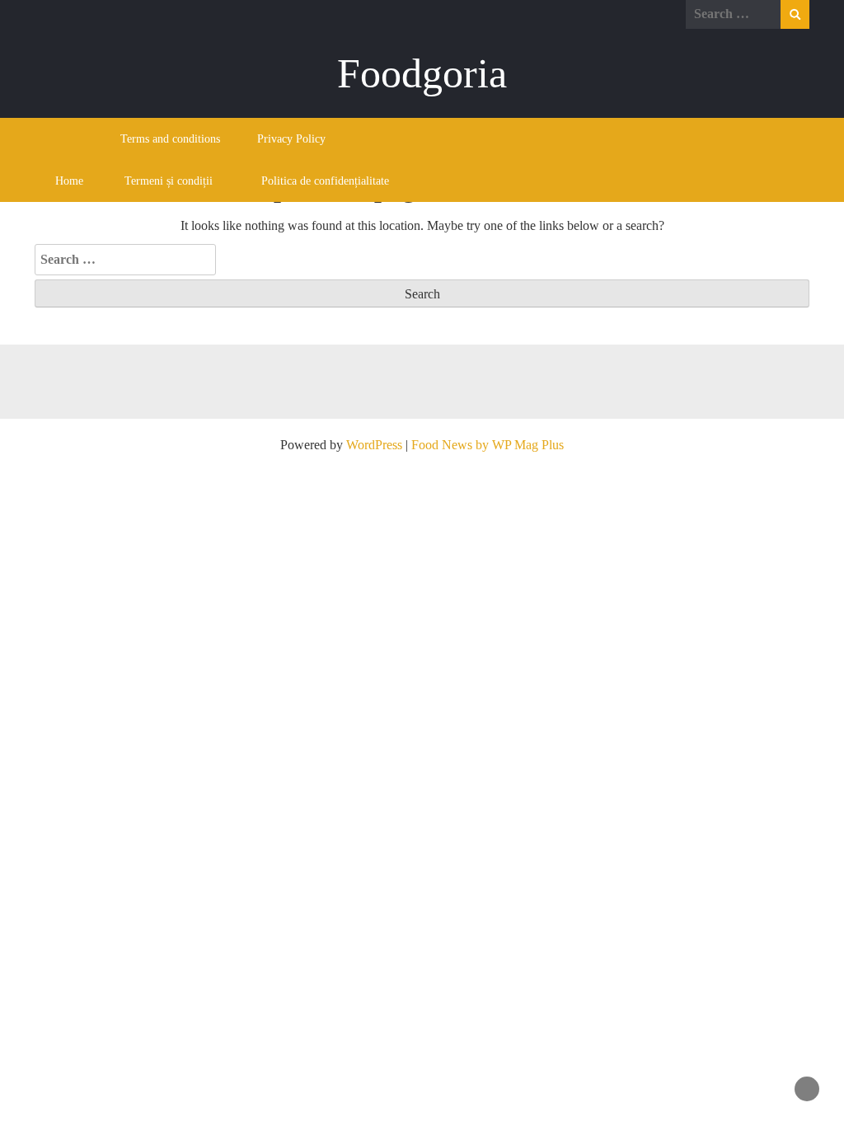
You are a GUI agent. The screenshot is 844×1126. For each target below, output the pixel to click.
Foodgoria (422, 73)
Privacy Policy (291, 139)
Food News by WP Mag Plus (487, 445)
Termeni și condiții (168, 181)
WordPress (374, 445)
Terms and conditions (170, 139)
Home (69, 181)
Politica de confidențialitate (325, 181)
